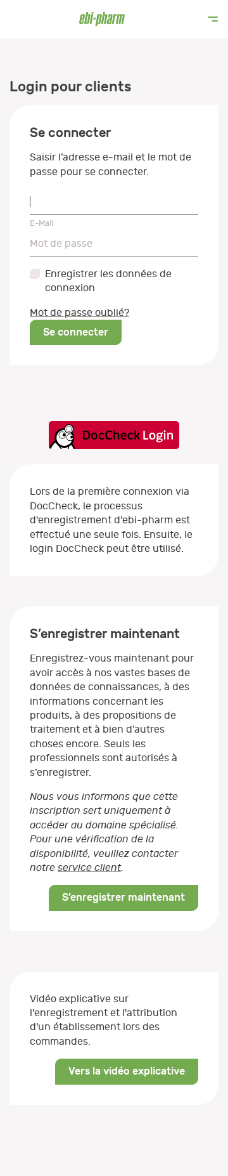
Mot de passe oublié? (79, 312)
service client (89, 867)
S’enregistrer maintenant (123, 897)
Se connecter (75, 332)
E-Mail (41, 223)
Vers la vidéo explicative (126, 1071)
